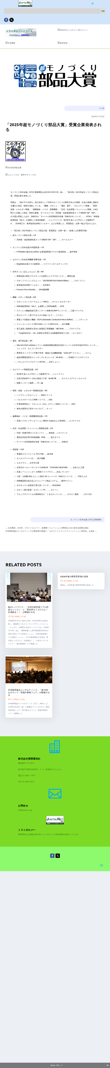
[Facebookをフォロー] (6, 20)
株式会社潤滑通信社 (29, 758)
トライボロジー (27, 829)
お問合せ (23, 805)
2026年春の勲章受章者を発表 (74, 576)
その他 (101, 108)
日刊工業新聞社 (95, 520)
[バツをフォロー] (11, 20)
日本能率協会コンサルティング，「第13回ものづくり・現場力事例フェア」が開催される (29, 692)
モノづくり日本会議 (78, 520)
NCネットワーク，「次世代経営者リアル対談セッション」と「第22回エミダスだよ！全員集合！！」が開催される (28, 609)
